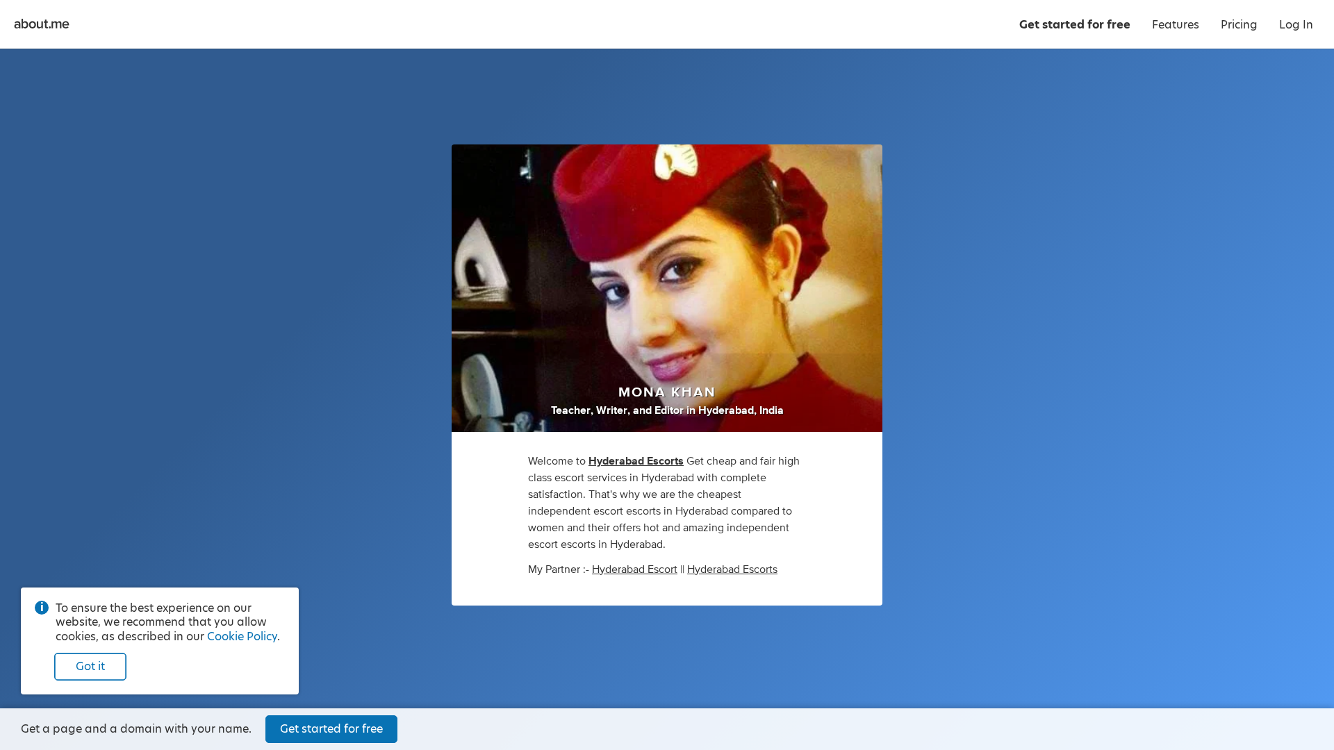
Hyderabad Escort (634, 569)
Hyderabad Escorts (732, 569)
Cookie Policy (242, 636)
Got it (90, 666)
